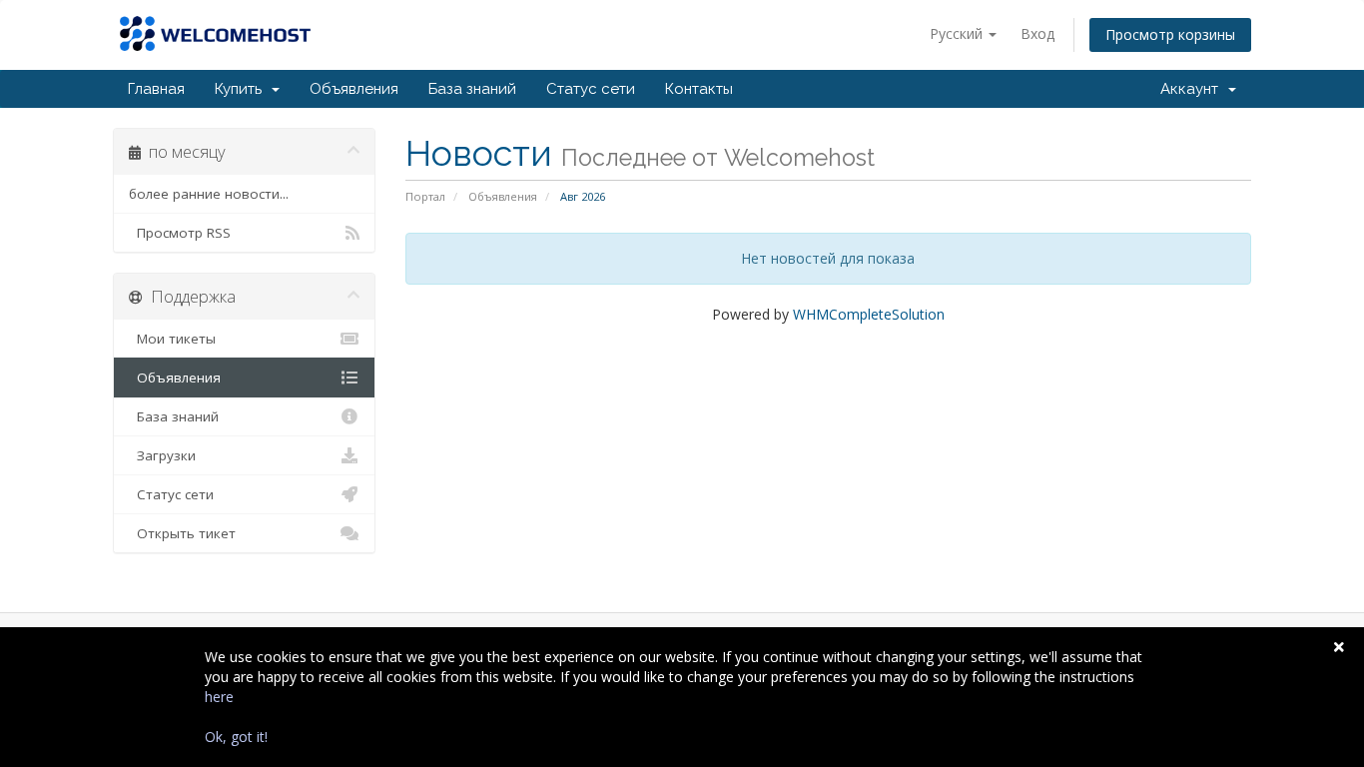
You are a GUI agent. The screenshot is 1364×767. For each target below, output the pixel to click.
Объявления (354, 89)
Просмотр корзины (1170, 34)
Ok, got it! (236, 736)
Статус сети (590, 89)
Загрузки (162, 455)
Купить (242, 89)
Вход (1037, 33)
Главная (156, 89)
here (219, 696)
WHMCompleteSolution (869, 314)
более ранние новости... (209, 194)
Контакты (699, 89)
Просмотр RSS (180, 233)
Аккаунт (1193, 89)
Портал (425, 196)
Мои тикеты (172, 339)
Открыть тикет (182, 533)
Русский (958, 33)
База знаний (472, 89)
